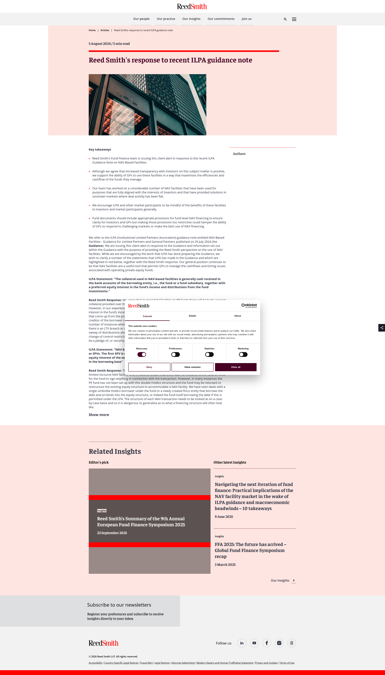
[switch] (175, 354)
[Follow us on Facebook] (266, 643)
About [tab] (237, 315)
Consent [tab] (147, 316)
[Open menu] (294, 19)
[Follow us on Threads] (291, 643)
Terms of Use (286, 662)
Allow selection (192, 367)
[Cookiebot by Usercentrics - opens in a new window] (244, 306)
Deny (149, 367)
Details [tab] (192, 315)
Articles (105, 30)
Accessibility (95, 662)
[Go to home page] (192, 6)
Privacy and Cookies (266, 662)
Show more (99, 414)
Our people (141, 19)
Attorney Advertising (183, 662)
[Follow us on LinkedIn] (241, 643)
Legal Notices (162, 662)
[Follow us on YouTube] (254, 643)
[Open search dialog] (285, 19)
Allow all (235, 367)
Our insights (191, 19)
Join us (247, 19)
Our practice (166, 19)
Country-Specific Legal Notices (121, 662)
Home (92, 30)
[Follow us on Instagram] (279, 643)
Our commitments (221, 19)
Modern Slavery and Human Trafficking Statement (225, 662)
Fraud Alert (146, 662)
